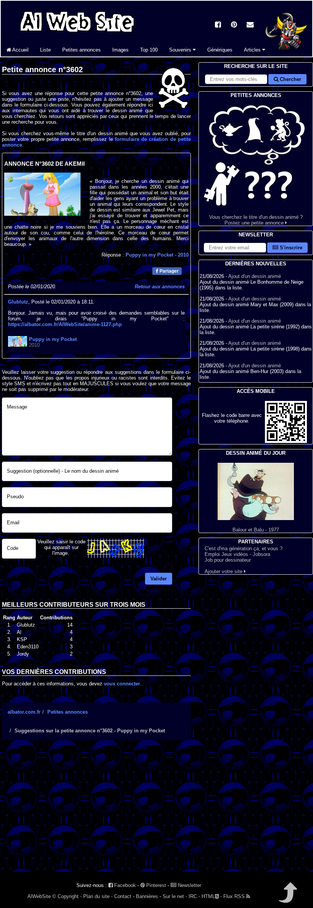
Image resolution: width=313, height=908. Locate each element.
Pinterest (155, 885)
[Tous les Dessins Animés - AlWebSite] (77, 33)
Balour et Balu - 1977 (255, 530)
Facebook (124, 885)
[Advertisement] (96, 812)
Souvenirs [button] (181, 50)
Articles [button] (253, 50)
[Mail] (250, 25)
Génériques (219, 50)
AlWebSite (39, 896)
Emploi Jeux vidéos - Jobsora (237, 554)
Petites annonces (81, 50)
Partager (168, 271)
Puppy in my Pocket (157, 255)
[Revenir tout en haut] (287, 898)
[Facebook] (218, 25)
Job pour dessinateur (228, 560)
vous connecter (122, 684)
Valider (158, 579)
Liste (45, 50)
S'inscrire (290, 247)
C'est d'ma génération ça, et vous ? (243, 548)
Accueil (20, 50)
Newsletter (188, 885)
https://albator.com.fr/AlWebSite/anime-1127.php (65, 324)
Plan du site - (98, 896)
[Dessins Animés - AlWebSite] (286, 55)
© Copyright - (67, 896)
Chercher (289, 79)
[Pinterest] (234, 25)
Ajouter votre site (224, 571)
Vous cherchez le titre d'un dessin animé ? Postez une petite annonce (256, 220)
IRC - (194, 896)
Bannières (147, 896)
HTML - (212, 896)
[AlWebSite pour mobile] (286, 441)
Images (120, 50)
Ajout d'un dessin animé (254, 276)
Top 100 (149, 50)
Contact (122, 896)
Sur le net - (175, 896)
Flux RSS (234, 896)
